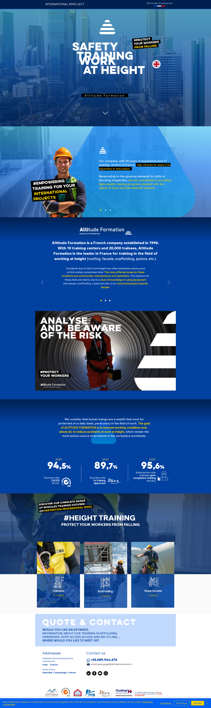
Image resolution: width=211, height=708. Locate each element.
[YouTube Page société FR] (100, 673)
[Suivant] (169, 282)
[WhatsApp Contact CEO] (106, 673)
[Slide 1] (100, 210)
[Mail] (88, 664)
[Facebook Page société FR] (94, 673)
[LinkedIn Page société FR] (88, 673)
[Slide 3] (110, 210)
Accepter (198, 703)
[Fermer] (207, 703)
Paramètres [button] (166, 703)
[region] (58, 576)
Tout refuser (181, 703)
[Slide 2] (105, 210)
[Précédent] (42, 282)
